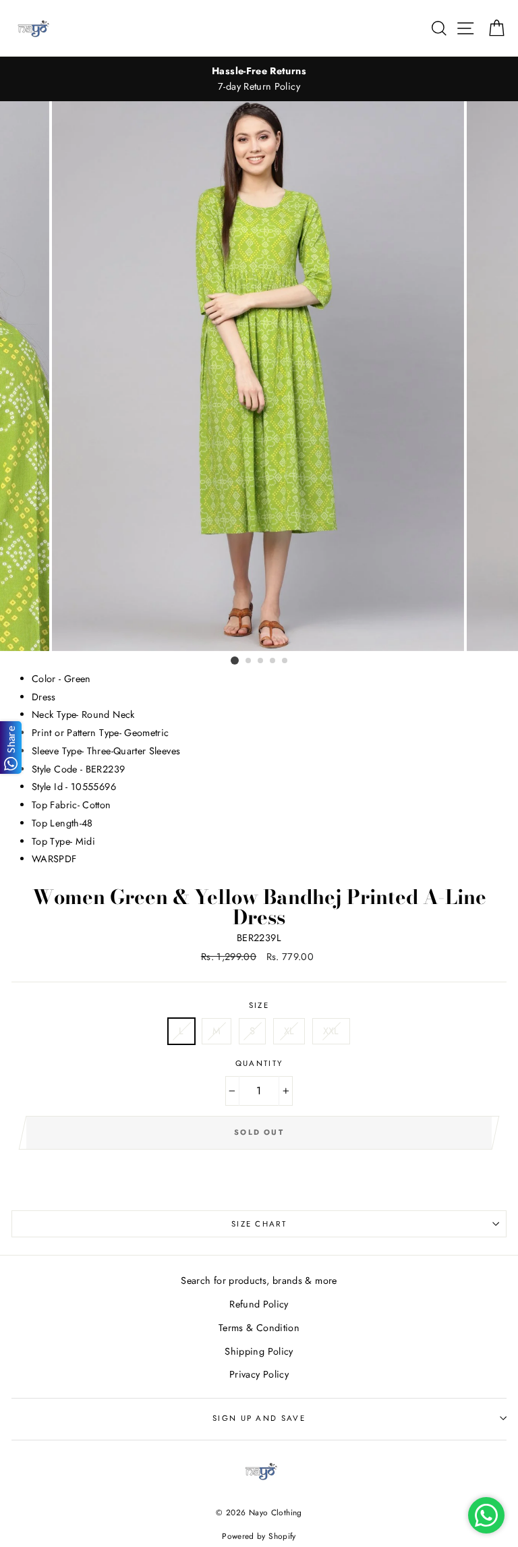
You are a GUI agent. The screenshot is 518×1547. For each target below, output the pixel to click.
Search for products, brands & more (259, 1280)
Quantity (259, 1063)
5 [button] (285, 661)
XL (289, 1031)
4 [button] (273, 661)
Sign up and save (259, 1418)
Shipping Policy (259, 1351)
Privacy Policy (259, 1374)
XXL (331, 1031)
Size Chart (259, 1223)
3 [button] (261, 661)
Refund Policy (259, 1304)
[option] (259, 78)
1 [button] (235, 660)
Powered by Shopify (259, 1536)
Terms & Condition (259, 1327)
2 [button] (249, 661)
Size (259, 1005)
